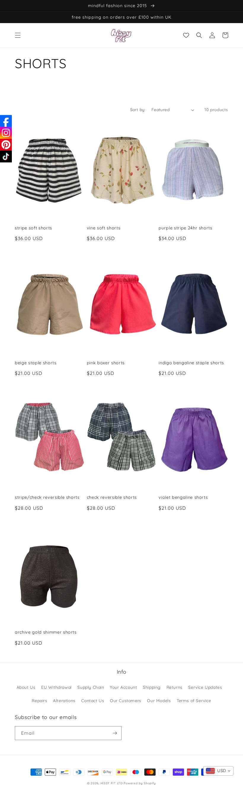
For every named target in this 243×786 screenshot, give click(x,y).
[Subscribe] (114, 733)
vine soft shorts (104, 228)
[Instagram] (6, 133)
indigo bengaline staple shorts (191, 362)
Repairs (39, 700)
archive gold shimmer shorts (46, 632)
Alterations (64, 700)
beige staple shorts (36, 362)
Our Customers (125, 700)
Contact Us (92, 700)
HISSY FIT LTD (111, 783)
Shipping (152, 687)
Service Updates (205, 687)
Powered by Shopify (140, 783)
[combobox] (218, 771)
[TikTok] (6, 156)
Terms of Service (194, 700)
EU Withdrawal (56, 687)
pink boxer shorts (106, 362)
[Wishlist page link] (186, 35)
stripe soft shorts (33, 228)
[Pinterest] (6, 145)
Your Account (123, 687)
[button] (17, 35)
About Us (26, 687)
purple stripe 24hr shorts (185, 228)
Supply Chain (90, 687)
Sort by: (138, 109)
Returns (175, 687)
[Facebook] (6, 121)
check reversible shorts (112, 497)
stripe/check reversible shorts (47, 497)
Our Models (159, 700)
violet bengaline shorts (183, 497)
